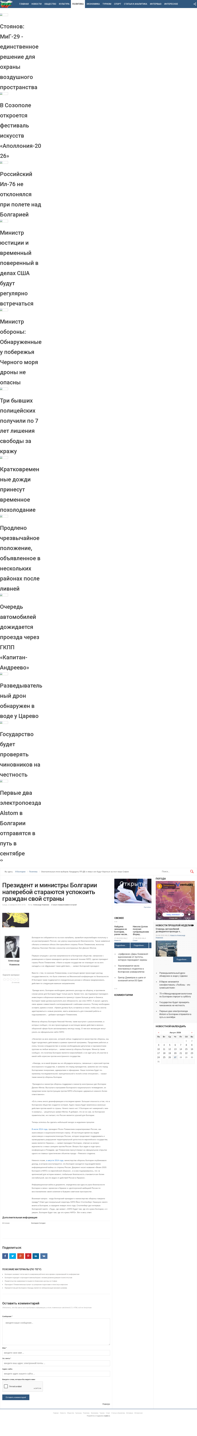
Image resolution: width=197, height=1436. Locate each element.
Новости (36, 4)
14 (181, 1049)
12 (169, 1049)
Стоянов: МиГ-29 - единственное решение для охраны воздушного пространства (19, 56)
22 (186, 1053)
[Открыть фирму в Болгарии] (132, 903)
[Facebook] (5, 1256)
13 (175, 1049)
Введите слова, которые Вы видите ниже (18, 1379)
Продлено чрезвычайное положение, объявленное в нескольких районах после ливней (20, 558)
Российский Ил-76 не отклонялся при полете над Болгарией (20, 194)
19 (169, 1053)
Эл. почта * (6, 1358)
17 (158, 1053)
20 (175, 1053)
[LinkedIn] (36, 1256)
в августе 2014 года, (55, 1160)
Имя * (4, 1348)
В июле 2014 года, (40, 1129)
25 (164, 1057)
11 (164, 1049)
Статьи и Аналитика (135, 4)
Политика (78, 4)
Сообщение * (7, 1316)
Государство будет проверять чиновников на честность (20, 754)
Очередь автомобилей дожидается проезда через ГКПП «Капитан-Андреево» (19, 637)
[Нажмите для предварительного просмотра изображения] (56, 920)
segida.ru (107, 1416)
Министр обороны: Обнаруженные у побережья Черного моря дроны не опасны (21, 352)
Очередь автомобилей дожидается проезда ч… (168, 930)
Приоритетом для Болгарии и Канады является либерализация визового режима (36, 1288)
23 (192, 1053)
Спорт (117, 4)
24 (158, 1057)
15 (186, 1049)
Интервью (155, 4)
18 (164, 1053)
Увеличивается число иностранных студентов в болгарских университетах (131, 969)
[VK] (43, 1256)
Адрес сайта (7, 1369)
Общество (50, 4)
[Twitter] (12, 1256)
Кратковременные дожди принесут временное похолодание (19, 489)
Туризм (107, 4)
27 (175, 1057)
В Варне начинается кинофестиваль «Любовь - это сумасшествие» (174, 984)
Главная (24, 4)
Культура (64, 4)
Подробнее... (121, 945)
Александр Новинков (41, 905)
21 (181, 1053)
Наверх (106, 1404)
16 (192, 1049)
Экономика (93, 4)
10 (158, 1049)
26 (169, 1057)
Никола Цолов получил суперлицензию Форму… (141, 930)
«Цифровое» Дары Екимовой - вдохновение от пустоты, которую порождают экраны (133, 957)
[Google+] (20, 1256)
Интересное (171, 4)
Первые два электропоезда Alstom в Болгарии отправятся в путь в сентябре (20, 823)
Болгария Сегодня (38, 1223)
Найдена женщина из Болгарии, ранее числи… (121, 930)
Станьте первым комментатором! (64, 905)
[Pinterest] (28, 1256)
